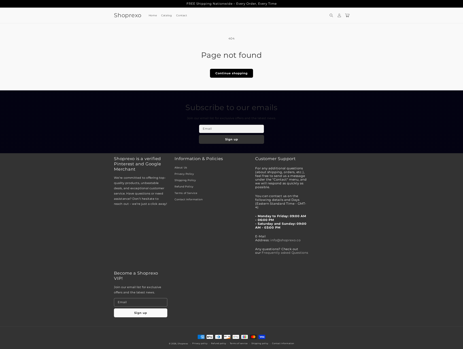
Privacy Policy (184, 173)
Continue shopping (231, 73)
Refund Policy (184, 186)
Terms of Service (186, 193)
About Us (181, 167)
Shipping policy (260, 343)
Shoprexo (183, 343)
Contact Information (189, 199)
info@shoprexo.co (285, 240)
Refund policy (218, 343)
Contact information (283, 343)
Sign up (231, 139)
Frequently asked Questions (285, 252)
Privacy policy (199, 343)
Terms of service (239, 343)
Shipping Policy (185, 180)
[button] (331, 15)
